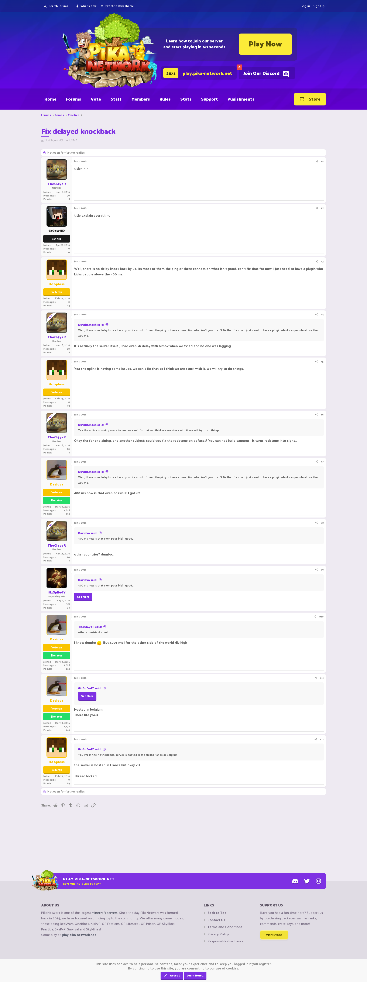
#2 (322, 208)
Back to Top (216, 912)
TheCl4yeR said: (90, 626)
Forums (73, 99)
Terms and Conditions (224, 927)
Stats (186, 99)
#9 (322, 569)
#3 (322, 261)
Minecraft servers (104, 912)
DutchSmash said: (91, 324)
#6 (322, 414)
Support (209, 99)
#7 (322, 461)
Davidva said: (87, 533)
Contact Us (216, 920)
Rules (165, 99)
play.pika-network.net (79, 934)
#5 (322, 361)
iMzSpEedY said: (89, 688)
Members (140, 99)
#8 (322, 522)
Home (50, 99)
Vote (96, 99)
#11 (322, 677)
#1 (322, 161)
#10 (321, 616)
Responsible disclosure (225, 941)
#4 (322, 314)
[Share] (317, 161)
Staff (116, 99)
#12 (322, 739)
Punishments (240, 99)
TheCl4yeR (51, 139)
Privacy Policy (218, 934)
